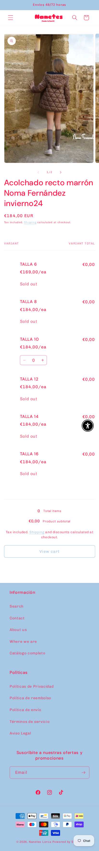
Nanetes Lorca (40, 842)
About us (18, 630)
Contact (17, 618)
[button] (10, 17)
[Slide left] (38, 172)
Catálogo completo (27, 653)
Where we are (23, 641)
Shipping (30, 222)
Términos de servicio (30, 722)
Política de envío (25, 710)
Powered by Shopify (67, 842)
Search (17, 606)
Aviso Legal (20, 733)
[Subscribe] (83, 772)
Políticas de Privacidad (32, 686)
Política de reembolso (30, 698)
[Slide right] (60, 172)
